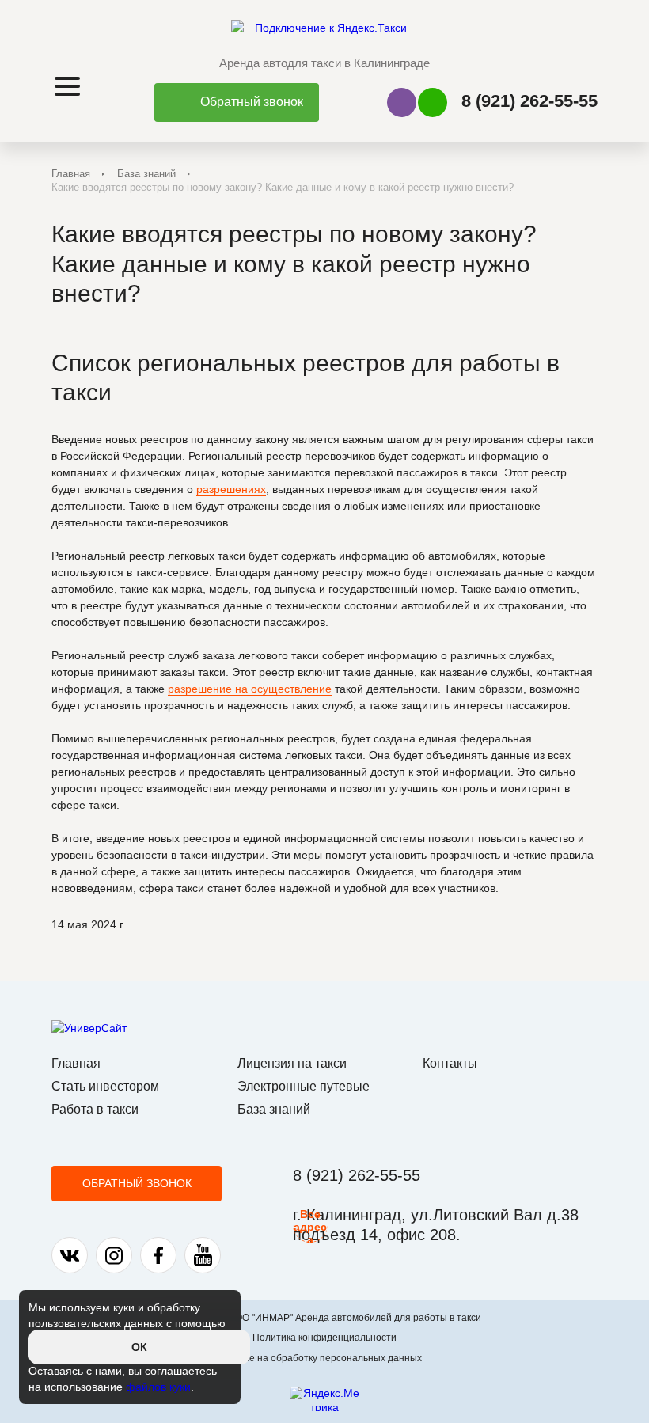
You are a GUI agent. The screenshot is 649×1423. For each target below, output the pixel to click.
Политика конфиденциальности (324, 1337)
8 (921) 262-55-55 (529, 101)
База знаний (146, 174)
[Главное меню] (68, 86)
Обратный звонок (137, 1183)
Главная (70, 174)
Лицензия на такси (292, 1063)
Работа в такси (95, 1109)
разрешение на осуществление (250, 688)
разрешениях (231, 489)
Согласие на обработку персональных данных (317, 1358)
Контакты (450, 1063)
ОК (139, 1347)
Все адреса (310, 1225)
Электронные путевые (303, 1086)
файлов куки (158, 1386)
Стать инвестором (105, 1086)
